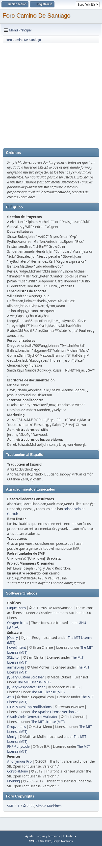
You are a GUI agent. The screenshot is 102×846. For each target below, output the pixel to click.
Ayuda (29, 836)
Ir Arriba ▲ (70, 836)
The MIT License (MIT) (34, 682)
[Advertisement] (51, 95)
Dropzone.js (16, 726)
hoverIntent (16, 647)
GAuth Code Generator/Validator (32, 717)
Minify (12, 736)
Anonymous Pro (19, 761)
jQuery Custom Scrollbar (25, 677)
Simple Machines (48, 806)
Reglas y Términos (48, 836)
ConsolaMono (17, 771)
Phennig (13, 781)
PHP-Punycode (18, 746)
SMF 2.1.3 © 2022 (20, 806)
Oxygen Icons (17, 623)
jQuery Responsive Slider (26, 687)
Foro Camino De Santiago (36, 15)
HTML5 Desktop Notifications (29, 707)
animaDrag (15, 667)
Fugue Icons (16, 608)
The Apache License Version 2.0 (55, 712)
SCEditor (13, 657)
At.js (10, 697)
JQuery (12, 637)
